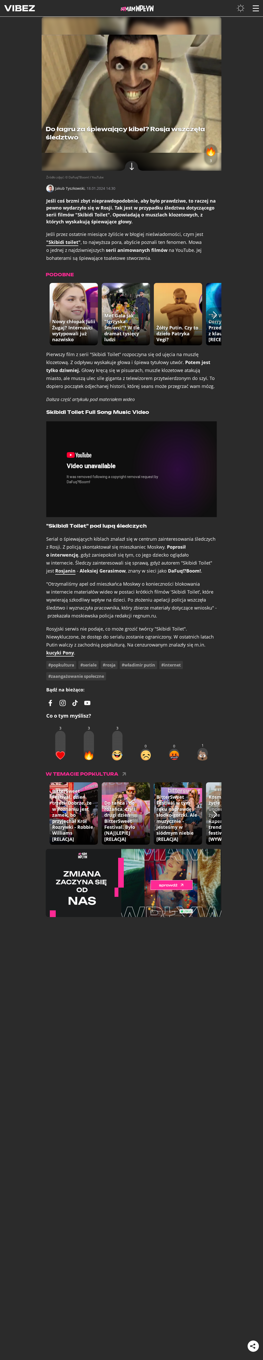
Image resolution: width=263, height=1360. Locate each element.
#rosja (109, 665)
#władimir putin (138, 665)
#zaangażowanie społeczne (76, 676)
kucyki (60, 653)
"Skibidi (62, 242)
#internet (171, 665)
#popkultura (61, 665)
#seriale (88, 665)
